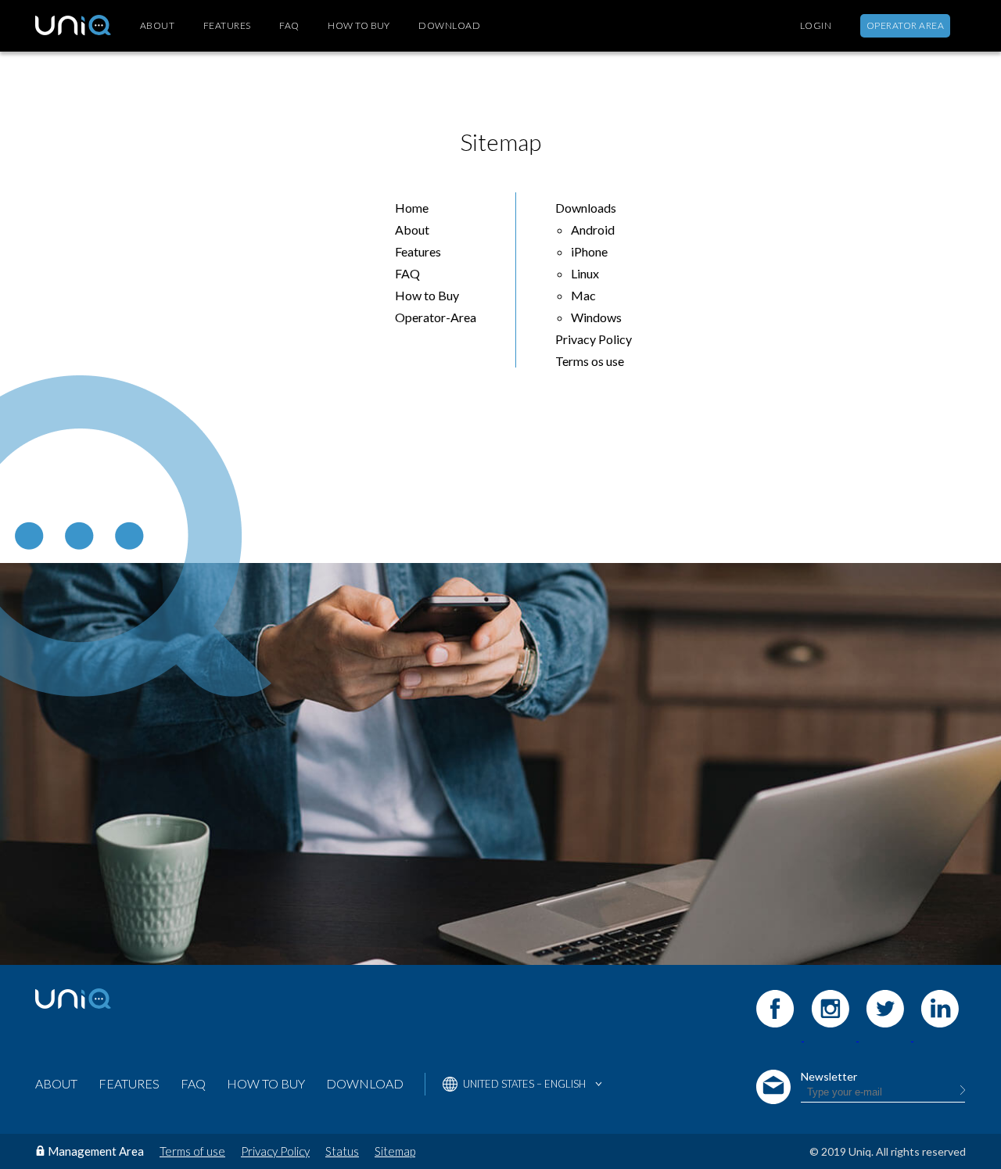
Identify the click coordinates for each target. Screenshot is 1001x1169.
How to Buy (427, 295)
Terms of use (192, 1151)
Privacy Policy (593, 339)
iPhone (589, 251)
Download (449, 25)
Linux (585, 273)
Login (815, 25)
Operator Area (905, 25)
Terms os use (589, 360)
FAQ (289, 25)
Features (227, 25)
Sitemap (395, 1151)
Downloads (585, 207)
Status (342, 1151)
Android (593, 229)
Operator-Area (435, 317)
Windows (596, 317)
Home (412, 207)
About (157, 25)
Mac (583, 295)
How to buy (359, 25)
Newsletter (829, 1076)
